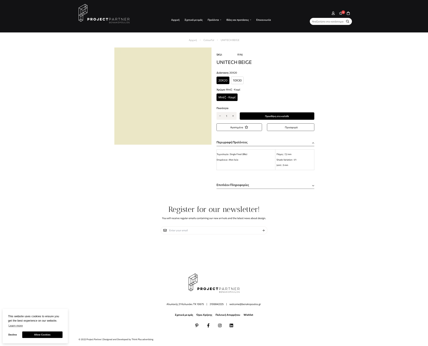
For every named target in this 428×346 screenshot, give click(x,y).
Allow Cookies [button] (42, 334)
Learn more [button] (16, 325)
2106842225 (217, 304)
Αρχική (193, 39)
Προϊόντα (213, 19)
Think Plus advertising (142, 339)
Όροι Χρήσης (204, 314)
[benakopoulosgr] (104, 14)
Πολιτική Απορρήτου (228, 314)
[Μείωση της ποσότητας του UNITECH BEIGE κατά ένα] (220, 116)
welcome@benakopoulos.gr (245, 304)
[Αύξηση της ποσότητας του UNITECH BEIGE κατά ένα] (233, 116)
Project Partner (93, 339)
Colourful (208, 39)
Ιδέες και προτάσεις (237, 19)
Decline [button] (12, 334)
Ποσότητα (222, 108)
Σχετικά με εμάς (194, 19)
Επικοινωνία (263, 19)
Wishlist (248, 314)
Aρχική (175, 19)
